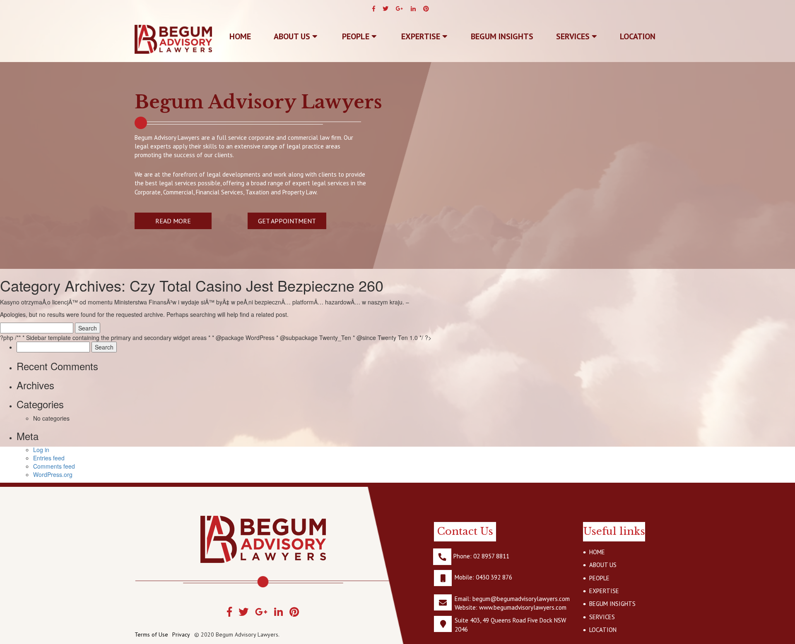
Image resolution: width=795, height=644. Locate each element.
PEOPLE (356, 36)
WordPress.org (52, 474)
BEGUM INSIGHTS (502, 36)
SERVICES (574, 36)
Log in (41, 449)
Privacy (181, 634)
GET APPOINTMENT (287, 221)
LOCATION (637, 36)
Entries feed (49, 458)
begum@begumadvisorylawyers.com (521, 599)
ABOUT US (293, 36)
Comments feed (54, 466)
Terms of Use (151, 634)
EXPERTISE (421, 36)
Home (240, 36)
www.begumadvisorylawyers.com (522, 607)
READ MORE (173, 221)
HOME (597, 552)
